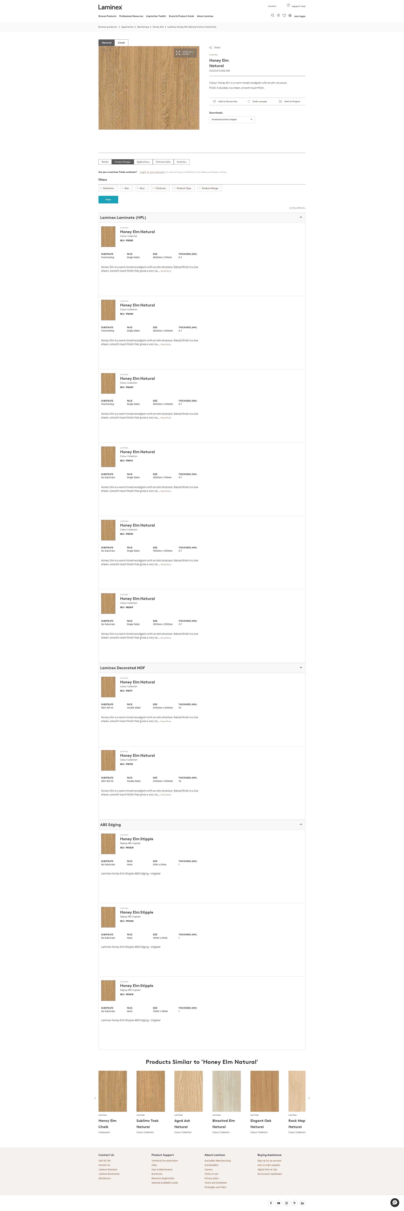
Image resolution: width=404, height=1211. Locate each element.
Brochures (157, 1174)
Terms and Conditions (216, 1183)
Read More (166, 271)
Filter (108, 199)
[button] (394, 1202)
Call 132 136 (104, 1161)
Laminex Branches (107, 1170)
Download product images (224, 119)
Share (217, 47)
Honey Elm (158, 27)
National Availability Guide (165, 1183)
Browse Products (107, 16)
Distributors (104, 1178)
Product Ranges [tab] (123, 161)
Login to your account (152, 172)
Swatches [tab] (181, 161)
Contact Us (104, 1165)
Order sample (258, 101)
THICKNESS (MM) (188, 254)
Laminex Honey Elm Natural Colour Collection (192, 27)
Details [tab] (105, 161)
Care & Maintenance (162, 1170)
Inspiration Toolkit (156, 16)
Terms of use (211, 1174)
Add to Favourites (226, 101)
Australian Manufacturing (218, 1161)
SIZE (155, 254)
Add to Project (291, 101)
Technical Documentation (165, 1161)
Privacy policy (212, 1178)
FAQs (154, 1165)
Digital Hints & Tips (267, 1170)
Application (127, 27)
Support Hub (298, 6)
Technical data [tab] (163, 161)
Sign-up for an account (270, 1161)
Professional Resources (131, 16)
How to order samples (269, 1165)
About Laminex (205, 16)
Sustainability (211, 1165)
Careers (272, 6)
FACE (129, 254)
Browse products (107, 27)
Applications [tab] (143, 161)
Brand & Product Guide (181, 16)
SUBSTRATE (107, 254)
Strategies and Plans (215, 1187)
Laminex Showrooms (108, 1174)
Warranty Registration (163, 1178)
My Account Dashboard (270, 1174)
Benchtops (143, 27)
